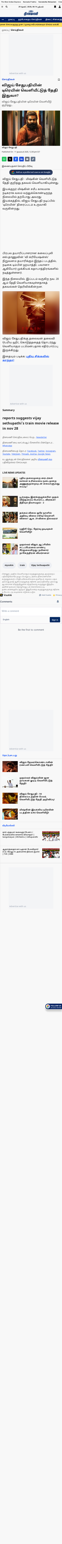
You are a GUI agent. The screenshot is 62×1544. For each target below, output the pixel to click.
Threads (25, 454)
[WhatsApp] (4, 159)
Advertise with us (17, 73)
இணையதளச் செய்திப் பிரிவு (17, 166)
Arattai (33, 454)
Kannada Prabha (29, 2)
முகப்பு (11, 20)
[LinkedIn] (21, 159)
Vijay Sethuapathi (40, 565)
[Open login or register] (59, 6)
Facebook (31, 451)
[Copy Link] (33, 159)
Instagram (51, 451)
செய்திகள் (8, 79)
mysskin (9, 565)
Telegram (15, 454)
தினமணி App (45, 459)
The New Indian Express (11, 2)
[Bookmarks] (55, 6)
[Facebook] (15, 159)
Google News (44, 454)
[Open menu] (2, 6)
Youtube (6, 454)
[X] (10, 159)
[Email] (27, 159)
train (22, 565)
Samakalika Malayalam (47, 2)
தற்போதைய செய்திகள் (30, 20)
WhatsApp (7, 446)
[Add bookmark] (59, 79)
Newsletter (41, 437)
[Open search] (6, 7)
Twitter (41, 451)
